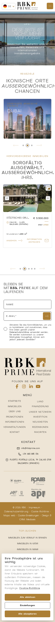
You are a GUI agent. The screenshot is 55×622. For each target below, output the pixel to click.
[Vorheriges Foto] (7, 198)
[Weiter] (39, 145)
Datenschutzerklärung (16, 511)
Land (40, 402)
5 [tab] (34, 269)
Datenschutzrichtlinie (19, 332)
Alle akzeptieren (27, 613)
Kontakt (15, 432)
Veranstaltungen (15, 427)
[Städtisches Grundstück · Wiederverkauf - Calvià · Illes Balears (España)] (27, 198)
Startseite (14, 401)
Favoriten (40, 432)
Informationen (14, 422)
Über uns (15, 411)
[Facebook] (17, 387)
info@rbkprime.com (30, 448)
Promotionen (14, 417)
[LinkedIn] (31, 387)
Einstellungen (27, 605)
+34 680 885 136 (30, 454)
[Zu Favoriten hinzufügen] (48, 188)
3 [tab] (32, 145)
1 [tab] (23, 145)
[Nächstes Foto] (48, 198)
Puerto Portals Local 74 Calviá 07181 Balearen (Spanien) (30, 461)
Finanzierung (40, 406)
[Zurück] (15, 145)
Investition (40, 417)
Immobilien (15, 406)
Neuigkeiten (40, 422)
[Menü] (50, 6)
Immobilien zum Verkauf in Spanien (27, 537)
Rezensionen (40, 427)
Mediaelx (31, 519)
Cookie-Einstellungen (28, 515)
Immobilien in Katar (27, 543)
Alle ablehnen (27, 597)
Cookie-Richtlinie (40, 511)
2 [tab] (27, 145)
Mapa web (9, 515)
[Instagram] (24, 387)
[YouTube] (38, 387)
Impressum (34, 507)
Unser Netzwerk (40, 412)
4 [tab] (32, 269)
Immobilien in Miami (27, 549)
